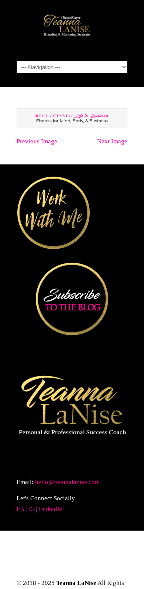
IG (31, 509)
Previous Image (37, 141)
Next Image (112, 141)
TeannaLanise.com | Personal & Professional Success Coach (72, 30)
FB (20, 509)
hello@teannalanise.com (67, 482)
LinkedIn (51, 509)
